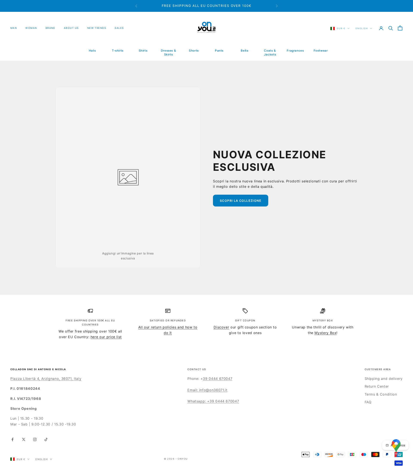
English (362, 28)
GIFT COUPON (245, 320)
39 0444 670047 (217, 378)
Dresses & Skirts (168, 52)
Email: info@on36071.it (207, 390)
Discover (221, 327)
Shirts (143, 50)
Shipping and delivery (384, 378)
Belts (244, 50)
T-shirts (117, 50)
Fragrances (295, 50)
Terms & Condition (381, 394)
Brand (50, 27)
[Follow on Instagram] (35, 439)
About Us (71, 27)
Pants (219, 50)
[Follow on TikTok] (46, 439)
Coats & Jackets (270, 52)
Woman (31, 27)
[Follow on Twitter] (24, 439)
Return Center (377, 386)
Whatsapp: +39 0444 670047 (213, 401)
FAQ (368, 402)
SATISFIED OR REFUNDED (168, 320)
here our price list (106, 337)
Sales (119, 27)
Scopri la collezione (240, 200)
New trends (96, 27)
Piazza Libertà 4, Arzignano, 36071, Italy (45, 378)
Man (13, 27)
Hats (92, 50)
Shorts (194, 50)
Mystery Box (325, 333)
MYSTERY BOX (323, 320)
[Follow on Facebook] (12, 439)
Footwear (321, 50)
